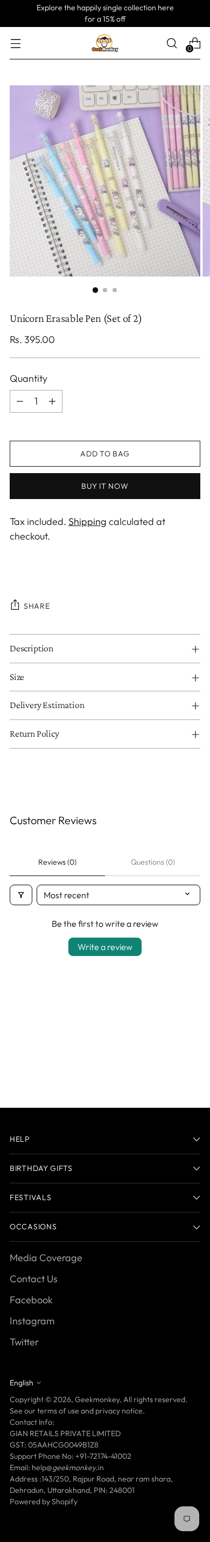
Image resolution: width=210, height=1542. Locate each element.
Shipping (87, 521)
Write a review (105, 946)
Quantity (28, 378)
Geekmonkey (97, 1399)
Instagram (32, 1321)
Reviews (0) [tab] (57, 862)
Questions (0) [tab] (153, 862)
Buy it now (104, 486)
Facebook (31, 1300)
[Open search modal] (171, 43)
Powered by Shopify (44, 1501)
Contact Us (34, 1278)
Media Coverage (46, 1257)
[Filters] (21, 895)
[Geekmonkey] (105, 43)
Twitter (24, 1342)
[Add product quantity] (52, 401)
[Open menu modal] (15, 43)
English (21, 1383)
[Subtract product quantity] (20, 401)
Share (37, 606)
